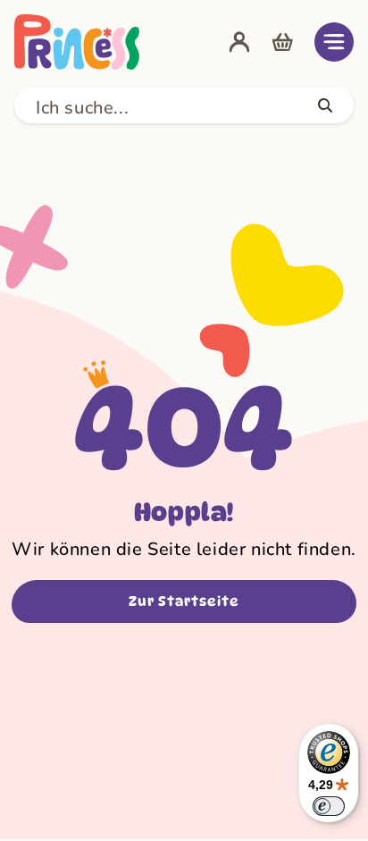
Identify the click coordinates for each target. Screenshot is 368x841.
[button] (334, 42)
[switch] (329, 806)
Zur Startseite (184, 601)
